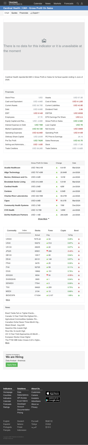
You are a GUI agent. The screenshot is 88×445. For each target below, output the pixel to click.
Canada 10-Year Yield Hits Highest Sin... (21, 316)
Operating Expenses (13, 132)
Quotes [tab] (14, 12)
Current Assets (11, 105)
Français (6, 430)
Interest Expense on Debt (15, 125)
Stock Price (10, 97)
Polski (19, 427)
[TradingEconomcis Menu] (5, 3)
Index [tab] (24, 230)
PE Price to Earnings (53, 136)
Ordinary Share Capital (14, 136)
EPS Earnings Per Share (55, 117)
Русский (34, 421)
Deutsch (20, 421)
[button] (82, 3)
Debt (7, 109)
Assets (48, 97)
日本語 (48, 424)
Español (6, 424)
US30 (8, 243)
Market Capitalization (13, 128)
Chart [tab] (7, 12)
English (6, 421)
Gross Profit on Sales (54, 121)
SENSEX (10, 283)
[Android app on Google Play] (52, 399)
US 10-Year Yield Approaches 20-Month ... (22, 334)
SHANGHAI (11, 279)
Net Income (50, 128)
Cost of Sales (50, 101)
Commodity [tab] (11, 230)
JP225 (8, 251)
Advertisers (36, 401)
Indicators (7, 398)
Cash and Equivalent (13, 101)
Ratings (6, 407)
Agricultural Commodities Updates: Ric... (21, 319)
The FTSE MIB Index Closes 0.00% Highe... (23, 340)
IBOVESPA (10, 295)
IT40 (8, 267)
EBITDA (48, 113)
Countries (7, 395)
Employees (9, 117)
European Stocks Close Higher (17, 337)
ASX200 (9, 275)
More (8, 300)
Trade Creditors (11, 148)
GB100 (9, 255)
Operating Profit (51, 132)
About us (35, 404)
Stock (47, 144)
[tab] (34, 12)
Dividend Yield (51, 109)
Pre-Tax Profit (10, 140)
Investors (35, 398)
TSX (8, 287)
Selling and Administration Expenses (15, 144)
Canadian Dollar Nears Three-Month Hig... (22, 322)
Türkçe (34, 424)
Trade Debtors (51, 148)
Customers (35, 392)
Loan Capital (50, 125)
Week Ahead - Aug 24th (15, 325)
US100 (9, 247)
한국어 (48, 427)
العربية (33, 427)
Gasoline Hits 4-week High (16, 328)
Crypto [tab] (63, 230)
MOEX (8, 291)
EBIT (7, 113)
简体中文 (49, 421)
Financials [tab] (24, 12)
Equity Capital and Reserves (15, 121)
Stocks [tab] (37, 230)
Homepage (7, 392)
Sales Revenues (52, 140)
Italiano (20, 424)
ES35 (8, 271)
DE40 (8, 259)
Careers (34, 395)
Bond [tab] (76, 230)
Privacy (34, 407)
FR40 (8, 263)
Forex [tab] (50, 230)
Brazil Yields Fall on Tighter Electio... (20, 313)
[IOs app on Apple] (52, 393)
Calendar (7, 401)
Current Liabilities (52, 105)
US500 (9, 239)
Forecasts (7, 404)
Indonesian (21, 430)
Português (7, 427)
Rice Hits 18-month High (15, 331)
